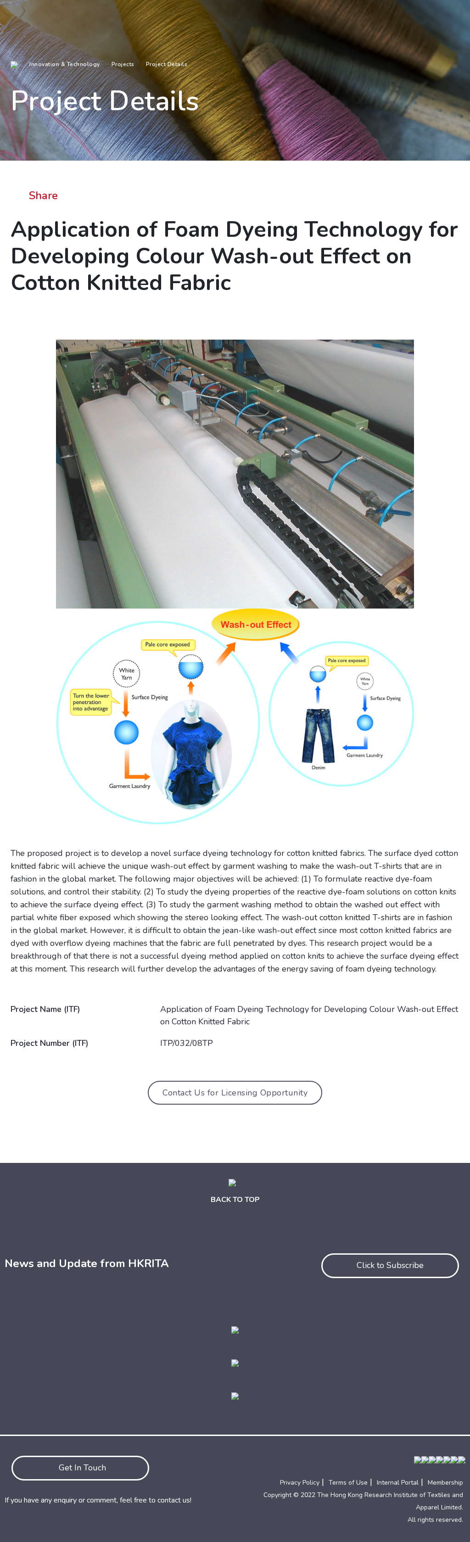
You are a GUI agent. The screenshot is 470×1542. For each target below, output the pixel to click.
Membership (445, 1482)
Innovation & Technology (64, 64)
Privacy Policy (299, 1482)
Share (43, 195)
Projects (123, 64)
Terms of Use (348, 1482)
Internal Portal (398, 1482)
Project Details (167, 64)
